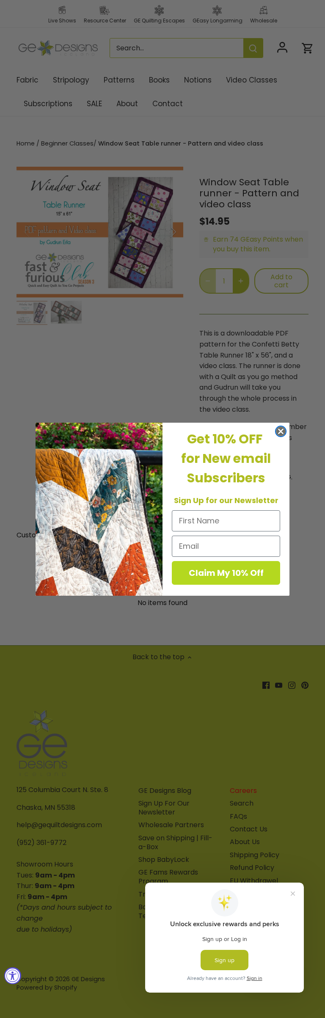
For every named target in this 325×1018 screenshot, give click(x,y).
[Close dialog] (280, 431)
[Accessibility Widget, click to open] (12, 975)
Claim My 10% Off (226, 573)
